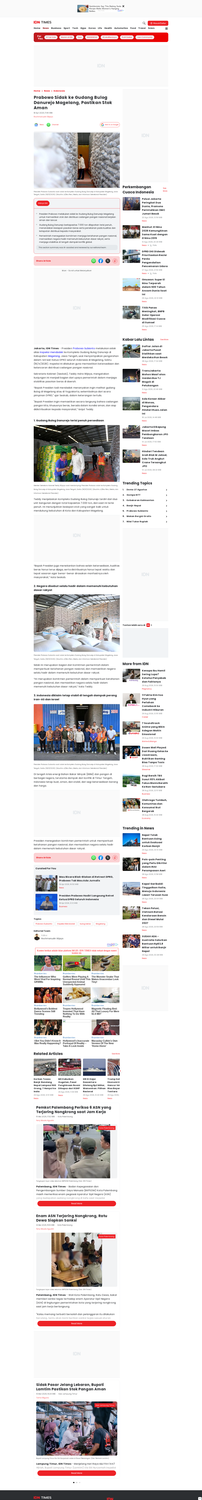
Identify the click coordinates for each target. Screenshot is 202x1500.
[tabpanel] (77, 231)
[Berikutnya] (120, 1071)
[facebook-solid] (100, 260)
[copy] (115, 260)
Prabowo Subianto (84, 348)
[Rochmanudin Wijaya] (37, 937)
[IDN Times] (42, 22)
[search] (144, 23)
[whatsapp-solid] (93, 260)
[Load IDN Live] (145, 643)
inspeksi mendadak (51, 352)
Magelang (54, 356)
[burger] (166, 28)
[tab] (43, 203)
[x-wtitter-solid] (107, 260)
